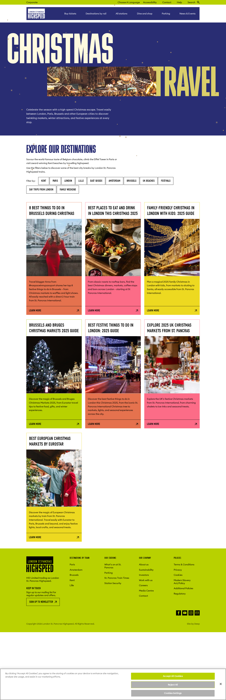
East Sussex (96, 180)
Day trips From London (41, 189)
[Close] (220, 684)
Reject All (173, 684)
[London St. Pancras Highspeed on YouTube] (184, 612)
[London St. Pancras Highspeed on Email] (197, 612)
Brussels (131, 180)
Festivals (165, 180)
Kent (43, 180)
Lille (81, 180)
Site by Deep (193, 623)
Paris (55, 180)
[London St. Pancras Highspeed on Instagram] (191, 612)
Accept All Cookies (173, 676)
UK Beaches (149, 180)
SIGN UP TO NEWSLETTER (41, 601)
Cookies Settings (172, 693)
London (68, 180)
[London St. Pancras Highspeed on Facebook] (178, 612)
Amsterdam (114, 180)
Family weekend (68, 189)
